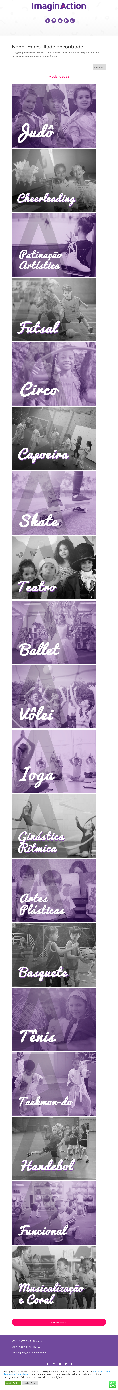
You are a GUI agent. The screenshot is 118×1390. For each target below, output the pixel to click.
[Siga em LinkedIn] (66, 20)
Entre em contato (59, 1322)
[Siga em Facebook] (47, 20)
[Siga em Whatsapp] (72, 20)
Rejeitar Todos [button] (29, 1383)
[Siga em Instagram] (53, 20)
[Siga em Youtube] (60, 20)
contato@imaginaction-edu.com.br (29, 1352)
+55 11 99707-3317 (21, 1341)
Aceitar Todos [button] (12, 1383)
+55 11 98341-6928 (21, 1346)
